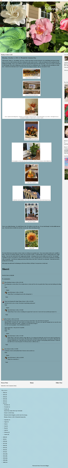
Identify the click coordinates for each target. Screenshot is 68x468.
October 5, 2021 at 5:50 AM (27, 301)
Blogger (47, 465)
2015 (4, 447)
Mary (6, 319)
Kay (5, 348)
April (5, 430)
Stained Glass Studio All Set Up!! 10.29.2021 (13, 410)
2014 (4, 449)
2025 (4, 394)
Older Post (59, 383)
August (5, 421)
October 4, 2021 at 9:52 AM (17, 282)
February (6, 432)
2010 (4, 458)
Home (32, 383)
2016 (4, 445)
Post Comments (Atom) (11, 385)
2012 (4, 453)
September (6, 419)
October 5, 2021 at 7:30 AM (17, 292)
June (5, 426)
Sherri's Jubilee (11, 5)
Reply (6, 287)
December (6, 404)
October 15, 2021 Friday (9, 412)
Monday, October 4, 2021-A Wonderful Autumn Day (15, 417)
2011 (4, 455)
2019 (4, 439)
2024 (4, 396)
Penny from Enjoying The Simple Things (13, 301)
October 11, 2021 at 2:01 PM (18, 357)
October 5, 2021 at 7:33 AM (17, 335)
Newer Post (4, 383)
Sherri (9, 292)
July (5, 423)
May (5, 428)
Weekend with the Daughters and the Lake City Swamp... (16, 414)
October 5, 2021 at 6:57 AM (13, 319)
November (6, 406)
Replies (7, 290)
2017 (4, 443)
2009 (4, 460)
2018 (4, 441)
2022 (4, 400)
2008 (4, 462)
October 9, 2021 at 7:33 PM (12, 348)
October (6, 409)
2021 (4, 403)
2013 (4, 451)
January (6, 434)
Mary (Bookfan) (8, 282)
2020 (4, 437)
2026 (4, 392)
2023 (4, 398)
